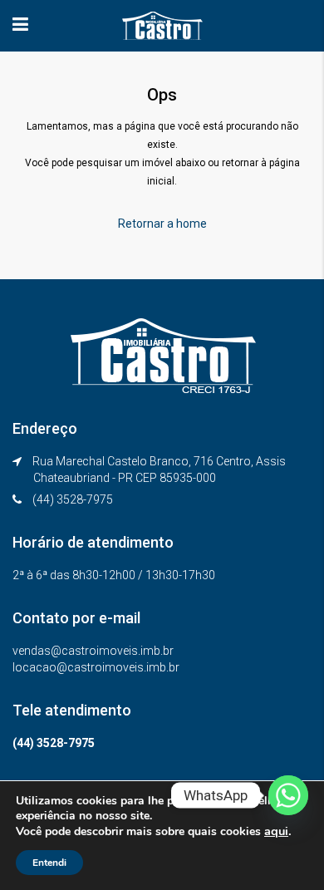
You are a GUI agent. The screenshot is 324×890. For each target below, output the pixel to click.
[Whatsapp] (288, 795)
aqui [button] (276, 831)
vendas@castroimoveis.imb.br (93, 650)
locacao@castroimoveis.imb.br (95, 667)
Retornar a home (162, 223)
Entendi (49, 862)
